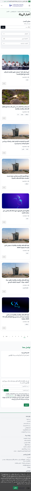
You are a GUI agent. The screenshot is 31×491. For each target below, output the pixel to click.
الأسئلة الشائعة (27, 440)
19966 (28, 467)
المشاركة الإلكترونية (26, 430)
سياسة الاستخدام (27, 423)
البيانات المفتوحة (27, 438)
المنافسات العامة (26, 447)
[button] (18, 114)
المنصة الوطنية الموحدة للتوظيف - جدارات (22, 451)
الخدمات (28, 421)
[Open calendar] (4, 39)
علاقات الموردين (27, 442)
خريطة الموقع (27, 444)
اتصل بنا (28, 457)
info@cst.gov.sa (26, 465)
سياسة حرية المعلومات (25, 432)
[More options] (1, 5)
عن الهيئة (28, 419)
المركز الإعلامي (27, 428)
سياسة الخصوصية (10, 396)
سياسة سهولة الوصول (26, 449)
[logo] (16, 5)
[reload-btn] (2, 390)
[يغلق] (1, 473)
